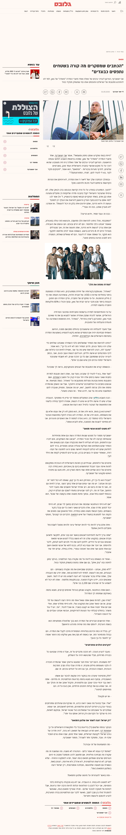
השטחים (72, 808)
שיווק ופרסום (110, 52)
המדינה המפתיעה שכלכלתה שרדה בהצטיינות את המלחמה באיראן (15, 235)
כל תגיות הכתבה (105, 817)
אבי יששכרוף (61, 155)
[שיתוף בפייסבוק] (59, 92)
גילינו (96, 397)
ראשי (113, 11)
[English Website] (121, 11)
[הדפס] (83, 92)
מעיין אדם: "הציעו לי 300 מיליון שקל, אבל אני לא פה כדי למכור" (17, 72)
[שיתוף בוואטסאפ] (52, 92)
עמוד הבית (120, 52)
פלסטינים (84, 335)
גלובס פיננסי (105, 11)
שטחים (56, 377)
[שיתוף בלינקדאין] (121, 177)
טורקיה (26, 218)
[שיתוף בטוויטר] (45, 92)
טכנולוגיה (51, 11)
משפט (58, 11)
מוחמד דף (105, 730)
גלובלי (43, 11)
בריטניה (26, 205)
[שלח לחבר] (121, 184)
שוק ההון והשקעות (81, 11)
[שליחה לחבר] (66, 92)
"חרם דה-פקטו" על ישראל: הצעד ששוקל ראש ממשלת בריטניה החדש (16, 210)
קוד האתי (60, 826)
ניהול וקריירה (34, 11)
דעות (26, 11)
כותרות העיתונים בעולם (21, 231)
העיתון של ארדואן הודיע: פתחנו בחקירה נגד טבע (17, 222)
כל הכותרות (94, 11)
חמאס (121, 59)
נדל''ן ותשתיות (68, 11)
